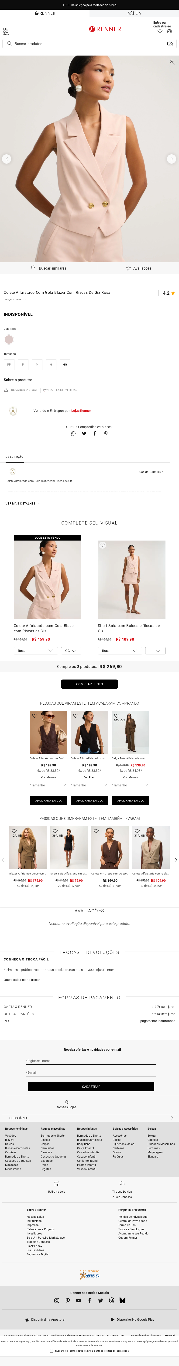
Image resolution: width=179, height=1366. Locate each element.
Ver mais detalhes (20, 503)
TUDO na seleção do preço (89, 5)
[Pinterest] (68, 1301)
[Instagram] (57, 1301)
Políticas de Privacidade (62, 1341)
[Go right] (172, 159)
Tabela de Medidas (63, 390)
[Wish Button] (102, 545)
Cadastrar (91, 1087)
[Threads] (111, 1301)
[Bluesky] (122, 1301)
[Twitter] (100, 1301)
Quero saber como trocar (22, 980)
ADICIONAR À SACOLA (48, 800)
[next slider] (2, 859)
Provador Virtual (23, 390)
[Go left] (7, 159)
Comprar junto (89, 684)
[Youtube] (79, 1301)
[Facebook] (90, 1301)
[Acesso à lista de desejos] (160, 32)
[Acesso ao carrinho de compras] (169, 32)
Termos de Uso (87, 1341)
